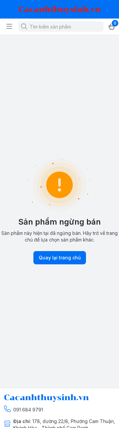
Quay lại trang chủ (60, 257)
